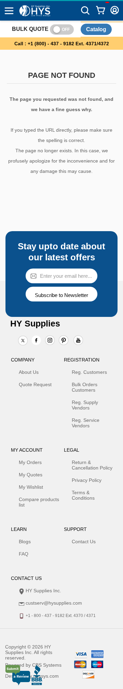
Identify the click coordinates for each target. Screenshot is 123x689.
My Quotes (30, 474)
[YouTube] (78, 341)
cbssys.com (46, 676)
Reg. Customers (89, 372)
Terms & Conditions (83, 495)
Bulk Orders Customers (84, 387)
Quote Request (35, 384)
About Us (29, 372)
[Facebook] (36, 340)
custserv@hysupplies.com (54, 603)
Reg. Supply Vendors (85, 405)
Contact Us (84, 541)
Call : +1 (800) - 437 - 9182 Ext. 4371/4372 (61, 43)
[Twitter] (22, 341)
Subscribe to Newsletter (61, 295)
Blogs (25, 541)
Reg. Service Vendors (85, 422)
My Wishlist (31, 487)
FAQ (23, 554)
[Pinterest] (63, 341)
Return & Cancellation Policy (92, 465)
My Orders (30, 462)
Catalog (96, 29)
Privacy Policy (86, 480)
